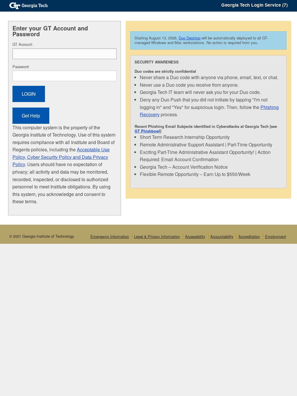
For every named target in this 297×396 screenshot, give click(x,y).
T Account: (22, 44)
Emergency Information (109, 236)
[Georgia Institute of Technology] (29, 5)
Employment (275, 236)
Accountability (221, 236)
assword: (21, 66)
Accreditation (249, 236)
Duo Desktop (189, 38)
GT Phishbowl (147, 131)
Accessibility (195, 236)
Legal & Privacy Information (157, 236)
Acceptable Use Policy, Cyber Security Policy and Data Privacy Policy (61, 157)
